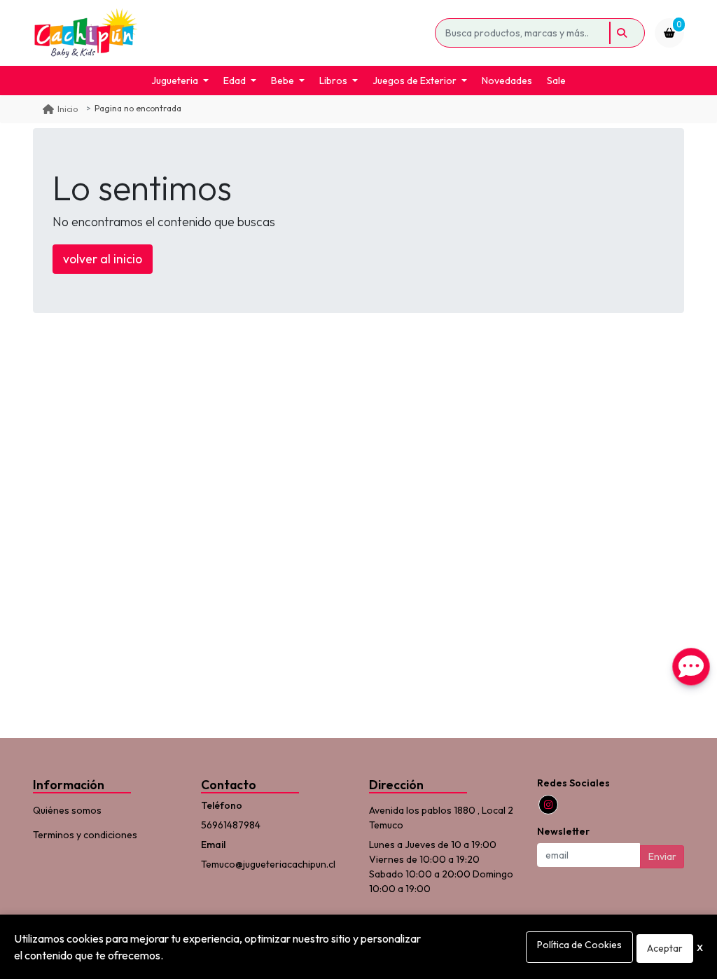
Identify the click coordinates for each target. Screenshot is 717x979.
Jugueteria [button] (174, 80)
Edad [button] (234, 80)
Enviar (662, 856)
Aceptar (665, 948)
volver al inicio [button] (102, 259)
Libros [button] (333, 80)
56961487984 (230, 825)
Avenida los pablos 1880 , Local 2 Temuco (441, 817)
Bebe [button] (282, 80)
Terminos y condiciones (85, 834)
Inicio (67, 109)
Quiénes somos (67, 810)
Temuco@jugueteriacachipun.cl (268, 864)
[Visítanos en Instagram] (548, 804)
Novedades (507, 80)
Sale (556, 80)
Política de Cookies (579, 944)
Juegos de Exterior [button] (415, 80)
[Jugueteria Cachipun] (231, 33)
